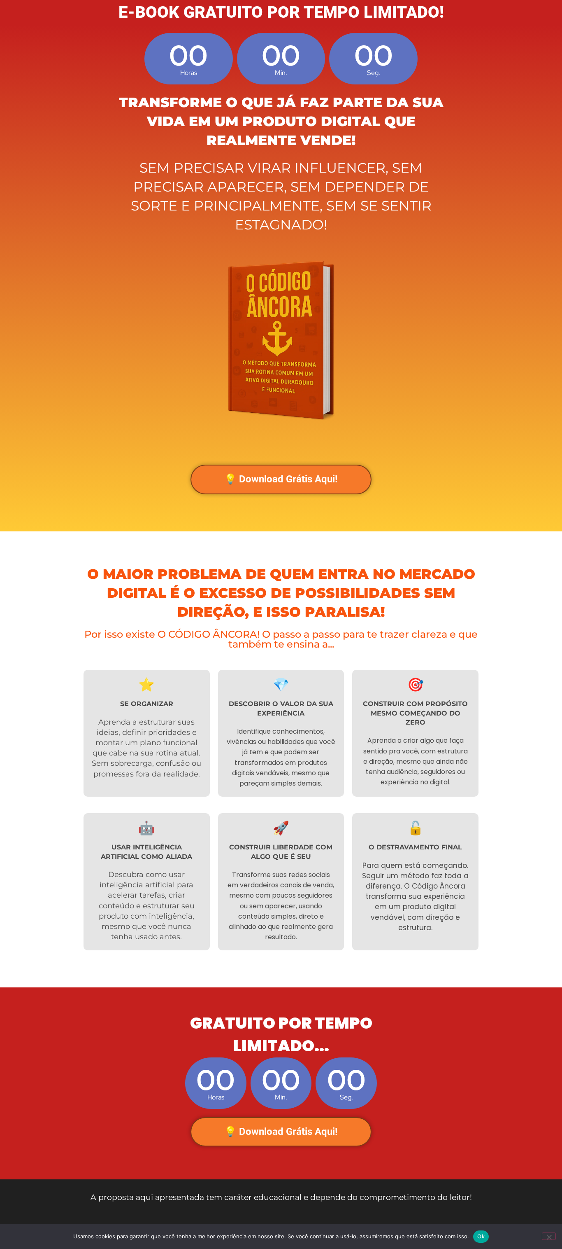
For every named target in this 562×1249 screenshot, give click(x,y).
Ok (481, 1236)
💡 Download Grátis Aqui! (281, 479)
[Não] (549, 1236)
